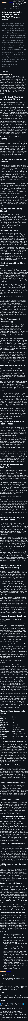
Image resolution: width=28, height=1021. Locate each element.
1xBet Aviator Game (22, 905)
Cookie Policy (19, 986)
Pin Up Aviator (18, 2)
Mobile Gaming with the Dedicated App (13, 81)
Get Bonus (5, 71)
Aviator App (3, 342)
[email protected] (17, 1004)
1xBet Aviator (17, 1)
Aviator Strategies (17, 5)
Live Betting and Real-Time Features (11, 81)
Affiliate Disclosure (12, 988)
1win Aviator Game (12, 996)
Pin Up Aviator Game (20, 609)
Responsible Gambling (6, 989)
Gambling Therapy (9, 978)
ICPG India (10, 980)
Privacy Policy (10, 986)
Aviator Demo (13, 997)
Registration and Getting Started (16, 79)
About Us (3, 986)
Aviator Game (16, 396)
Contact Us (16, 989)
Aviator (2, 384)
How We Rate (22, 988)
